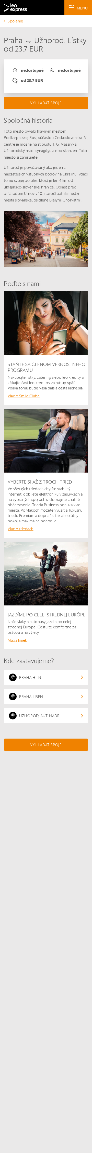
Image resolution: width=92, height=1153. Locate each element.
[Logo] (15, 7)
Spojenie (15, 21)
